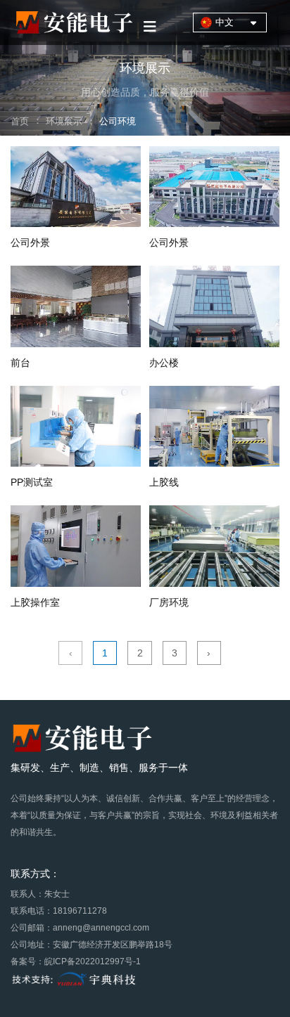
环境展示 (64, 121)
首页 (21, 121)
